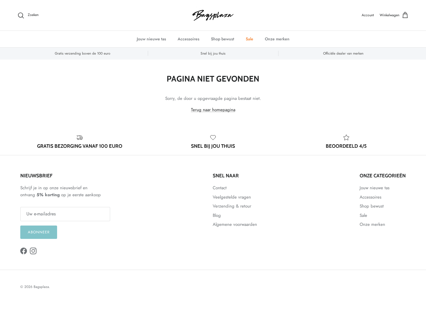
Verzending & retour (232, 206)
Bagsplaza (41, 286)
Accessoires (188, 39)
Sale (249, 39)
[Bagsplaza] (213, 15)
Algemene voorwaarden (235, 224)
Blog (217, 215)
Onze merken (277, 39)
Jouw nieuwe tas (151, 39)
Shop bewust (222, 39)
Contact (220, 188)
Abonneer (39, 232)
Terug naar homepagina (213, 110)
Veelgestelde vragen (232, 197)
